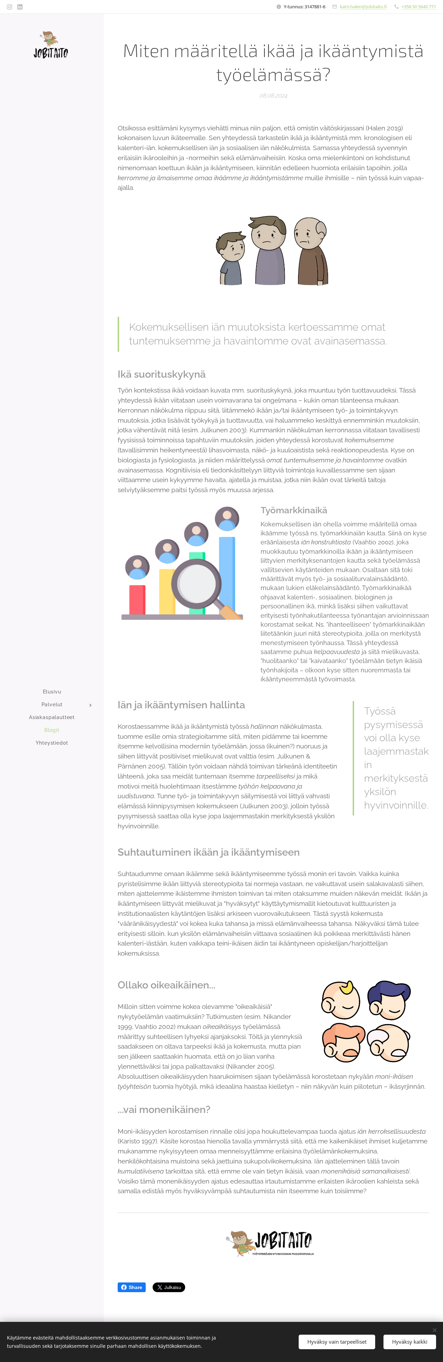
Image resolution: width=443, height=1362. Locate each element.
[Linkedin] (20, 7)
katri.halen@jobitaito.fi (363, 6)
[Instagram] (9, 7)
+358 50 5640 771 (418, 6)
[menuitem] (52, 692)
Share (135, 1287)
